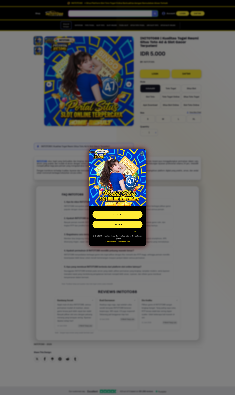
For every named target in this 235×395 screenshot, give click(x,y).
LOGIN (117, 214)
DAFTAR (117, 224)
